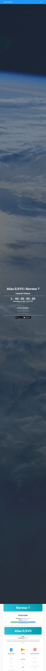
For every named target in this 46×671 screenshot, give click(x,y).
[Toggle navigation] (41, 2)
